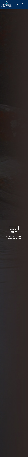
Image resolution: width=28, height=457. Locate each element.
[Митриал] (6, 4)
